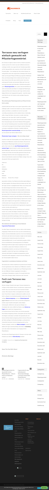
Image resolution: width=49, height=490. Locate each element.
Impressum (27, 448)
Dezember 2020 (41, 265)
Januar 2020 (40, 296)
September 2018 (41, 352)
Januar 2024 (40, 247)
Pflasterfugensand (24, 298)
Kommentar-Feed (41, 402)
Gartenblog (28, 326)
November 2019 (41, 303)
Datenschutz (28, 450)
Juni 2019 (39, 321)
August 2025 (40, 240)
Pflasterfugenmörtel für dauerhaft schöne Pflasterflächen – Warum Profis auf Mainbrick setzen (8, 374)
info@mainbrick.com (39, 3)
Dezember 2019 (40, 300)
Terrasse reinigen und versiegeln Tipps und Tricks (41, 159)
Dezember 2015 (40, 363)
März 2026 (39, 236)
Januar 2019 (40, 338)
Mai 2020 (39, 282)
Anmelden (39, 395)
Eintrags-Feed (40, 398)
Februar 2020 (40, 293)
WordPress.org (40, 405)
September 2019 (41, 310)
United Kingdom (7, 1)
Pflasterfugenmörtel (23, 340)
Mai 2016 (39, 359)
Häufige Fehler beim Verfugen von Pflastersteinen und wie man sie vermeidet (41, 79)
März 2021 (39, 257)
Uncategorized (40, 380)
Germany (1, 1)
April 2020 (39, 286)
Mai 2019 (39, 324)
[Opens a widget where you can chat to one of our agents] (44, 487)
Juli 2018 (39, 356)
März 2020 (39, 289)
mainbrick (5, 340)
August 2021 (40, 254)
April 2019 (39, 328)
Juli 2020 (39, 275)
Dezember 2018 (40, 342)
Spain (3, 1)
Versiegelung (40, 384)
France (5, 1)
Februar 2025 (40, 243)
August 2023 (40, 250)
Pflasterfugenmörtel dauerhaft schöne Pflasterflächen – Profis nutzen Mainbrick (41, 127)
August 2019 (40, 314)
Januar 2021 (40, 261)
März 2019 (39, 331)
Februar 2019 (40, 335)
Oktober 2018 (40, 349)
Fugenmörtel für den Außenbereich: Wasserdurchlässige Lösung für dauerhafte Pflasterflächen (24, 374)
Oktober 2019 (40, 307)
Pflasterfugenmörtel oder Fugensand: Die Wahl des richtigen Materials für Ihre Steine (41, 106)
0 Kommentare (11, 378)
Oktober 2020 (40, 268)
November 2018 (41, 345)
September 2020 (41, 272)
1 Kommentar (27, 378)
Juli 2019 (39, 317)
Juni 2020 (39, 279)
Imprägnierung (17, 340)
